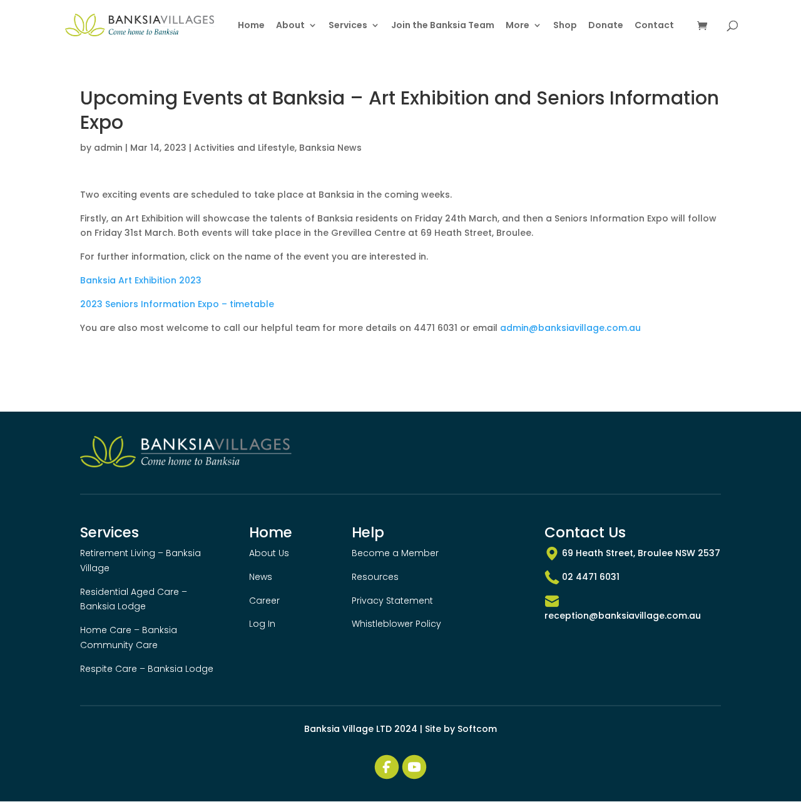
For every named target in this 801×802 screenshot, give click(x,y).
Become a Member (395, 553)
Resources (375, 577)
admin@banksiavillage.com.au (570, 328)
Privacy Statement (392, 600)
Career (264, 600)
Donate (605, 26)
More (517, 26)
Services (348, 26)
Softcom (477, 729)
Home (251, 26)
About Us (269, 553)
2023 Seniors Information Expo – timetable (177, 304)
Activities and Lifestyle (244, 147)
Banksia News (330, 147)
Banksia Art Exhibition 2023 (141, 280)
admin (108, 147)
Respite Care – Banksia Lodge (146, 668)
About (290, 26)
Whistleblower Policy (396, 623)
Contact (654, 26)
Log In (262, 623)
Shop (565, 26)
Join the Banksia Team (442, 26)
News (260, 577)
